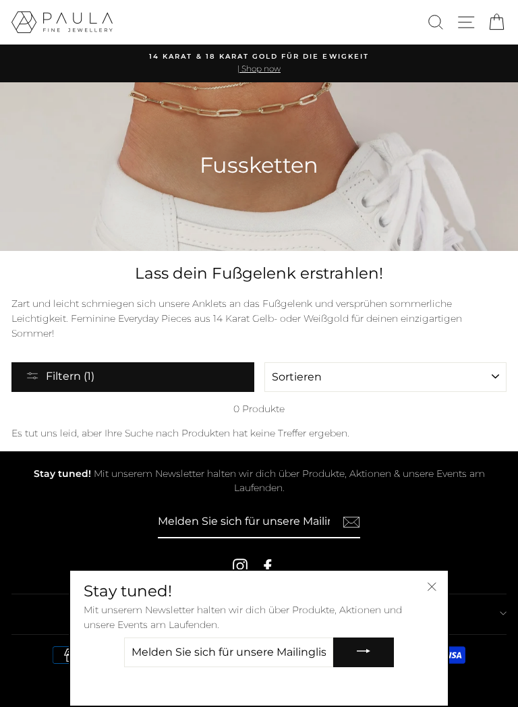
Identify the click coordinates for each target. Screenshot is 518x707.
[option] (259, 63)
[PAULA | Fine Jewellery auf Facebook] (267, 566)
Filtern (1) (70, 376)
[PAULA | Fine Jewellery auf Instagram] (240, 566)
